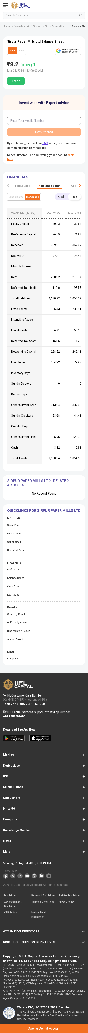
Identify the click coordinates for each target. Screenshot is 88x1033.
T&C (40, 532)
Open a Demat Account (44, 522)
